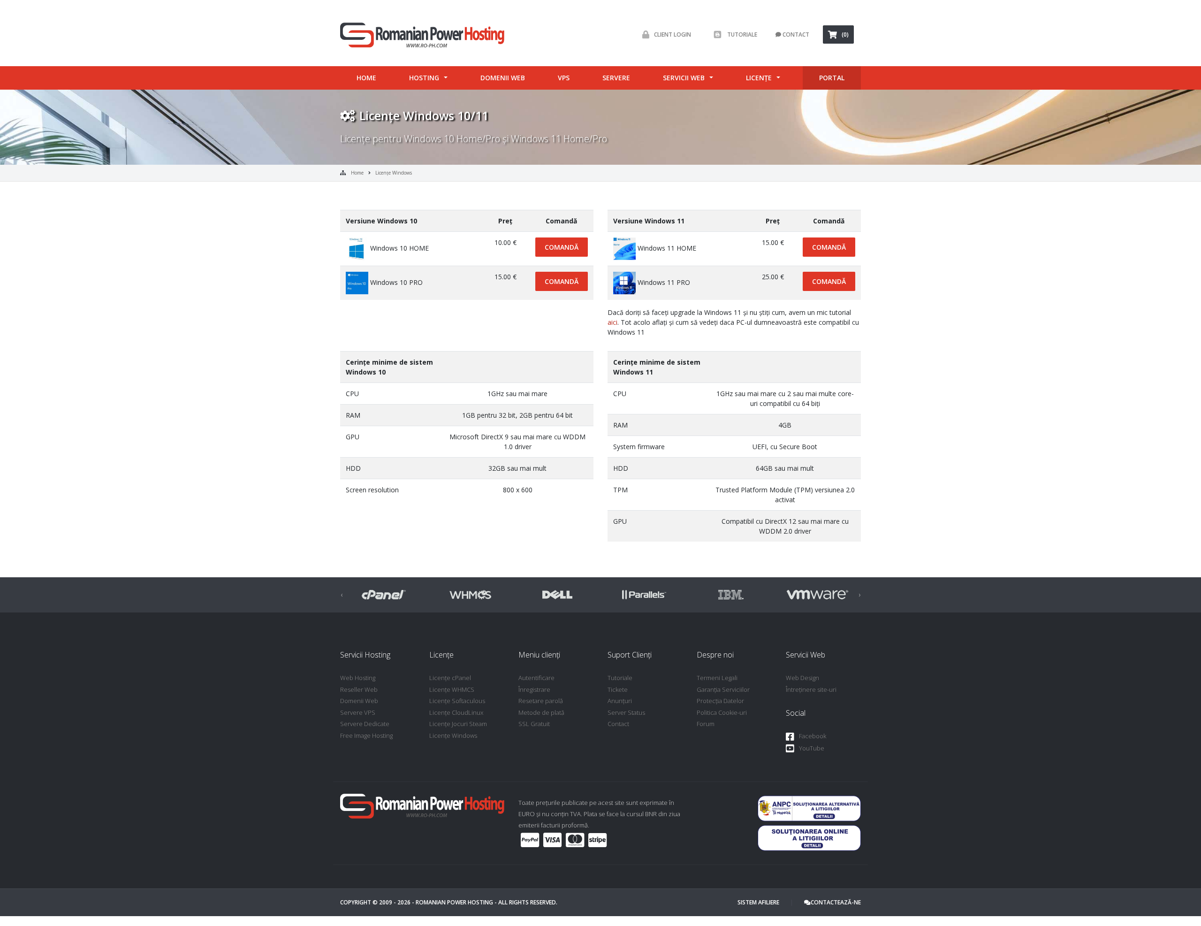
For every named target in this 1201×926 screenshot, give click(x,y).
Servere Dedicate (364, 723)
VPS (564, 77)
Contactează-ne (836, 902)
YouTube (811, 748)
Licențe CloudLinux (456, 712)
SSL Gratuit (534, 723)
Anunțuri (620, 700)
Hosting (424, 77)
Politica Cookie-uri (722, 712)
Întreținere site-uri (811, 689)
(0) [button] (845, 34)
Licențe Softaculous (457, 700)
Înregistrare (534, 689)
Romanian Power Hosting (454, 902)
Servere (616, 77)
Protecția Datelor (720, 700)
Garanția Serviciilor (723, 689)
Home (366, 77)
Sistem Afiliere (758, 902)
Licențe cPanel (450, 677)
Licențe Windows (393, 172)
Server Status (626, 712)
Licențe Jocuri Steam (458, 723)
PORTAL (831, 77)
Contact (795, 34)
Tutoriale (741, 34)
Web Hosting (357, 677)
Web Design (802, 677)
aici (612, 322)
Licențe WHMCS (451, 689)
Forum (706, 723)
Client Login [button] (672, 34)
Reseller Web (359, 689)
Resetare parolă (540, 700)
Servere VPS (357, 712)
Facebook (812, 736)
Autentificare (536, 677)
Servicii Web (684, 77)
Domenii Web (502, 77)
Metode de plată (541, 712)
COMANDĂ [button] (561, 247)
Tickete (618, 689)
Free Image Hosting (366, 735)
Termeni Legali (717, 677)
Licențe (759, 77)
